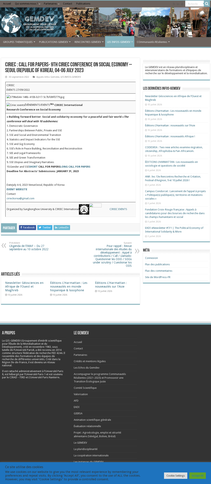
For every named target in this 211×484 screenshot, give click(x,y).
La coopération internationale (91, 455)
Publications (83, 3)
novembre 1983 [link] (41, 346)
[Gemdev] (105, 23)
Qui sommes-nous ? (26, 3)
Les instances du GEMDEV (88, 461)
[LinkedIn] (178, 3)
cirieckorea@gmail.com (20, 198)
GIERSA (78, 413)
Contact (67, 3)
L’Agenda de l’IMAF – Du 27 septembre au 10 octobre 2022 (28, 246)
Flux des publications (157, 264)
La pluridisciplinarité (85, 449)
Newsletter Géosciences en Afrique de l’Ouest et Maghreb (24, 286)
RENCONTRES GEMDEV (88, 41)
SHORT (33, 166)
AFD (76, 400)
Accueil (7, 3)
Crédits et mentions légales (90, 361)
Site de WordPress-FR (157, 277)
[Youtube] (182, 3)
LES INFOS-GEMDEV (118, 41)
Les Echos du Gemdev (86, 367)
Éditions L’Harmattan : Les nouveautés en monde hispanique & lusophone (68, 286)
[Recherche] (207, 4)
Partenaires (50, 3)
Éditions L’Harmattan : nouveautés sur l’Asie (111, 284)
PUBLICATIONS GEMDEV (53, 41)
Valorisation (81, 394)
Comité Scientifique (85, 387)
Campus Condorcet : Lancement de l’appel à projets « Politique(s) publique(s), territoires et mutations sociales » (175, 195)
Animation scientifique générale (92, 419)
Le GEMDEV (80, 442)
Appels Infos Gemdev (47, 77)
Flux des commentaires (158, 270)
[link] (41, 346)
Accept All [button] (197, 475)
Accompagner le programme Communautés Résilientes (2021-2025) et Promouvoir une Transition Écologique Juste (100, 377)
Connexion (151, 258)
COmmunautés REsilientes (152, 41)
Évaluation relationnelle (87, 426)
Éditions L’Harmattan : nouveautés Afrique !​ (170, 136)
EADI (77, 407)
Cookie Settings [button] (175, 475)
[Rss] (174, 3)
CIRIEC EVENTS (118, 209)
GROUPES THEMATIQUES (18, 41)
